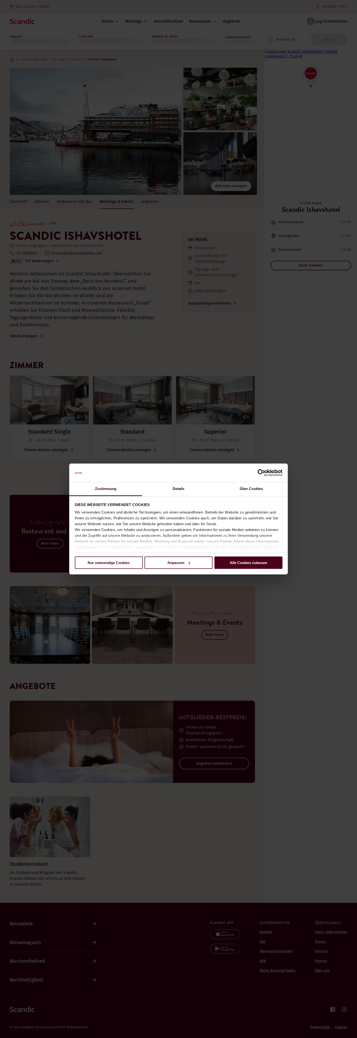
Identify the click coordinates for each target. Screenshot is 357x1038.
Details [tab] (179, 489)
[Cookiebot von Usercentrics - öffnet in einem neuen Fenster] (261, 472)
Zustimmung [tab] (106, 489)
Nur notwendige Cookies (109, 563)
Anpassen (175, 563)
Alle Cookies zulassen (248, 563)
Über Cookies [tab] (251, 489)
